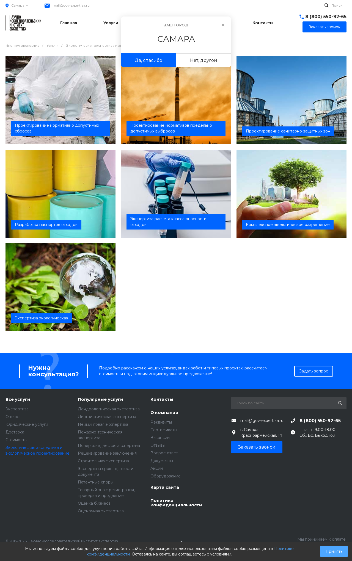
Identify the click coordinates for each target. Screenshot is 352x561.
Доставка (15, 432)
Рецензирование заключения (107, 453)
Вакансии (160, 437)
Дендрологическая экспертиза (109, 409)
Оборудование (165, 476)
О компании (164, 412)
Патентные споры (95, 482)
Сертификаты (163, 429)
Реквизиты (161, 422)
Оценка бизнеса (94, 503)
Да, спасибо (148, 60)
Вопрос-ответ (164, 453)
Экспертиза (17, 409)
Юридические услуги (27, 424)
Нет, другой (203, 60)
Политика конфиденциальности (176, 502)
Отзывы (157, 445)
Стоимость (16, 439)
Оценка (13, 416)
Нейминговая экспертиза (103, 424)
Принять (334, 551)
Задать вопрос (313, 371)
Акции (156, 468)
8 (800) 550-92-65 (325, 16)
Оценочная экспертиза (101, 511)
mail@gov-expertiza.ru (71, 5)
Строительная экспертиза (103, 460)
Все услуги (18, 399)
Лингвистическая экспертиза (107, 416)
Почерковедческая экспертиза (109, 445)
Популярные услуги (100, 399)
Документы (161, 460)
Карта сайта (164, 487)
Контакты (161, 399)
